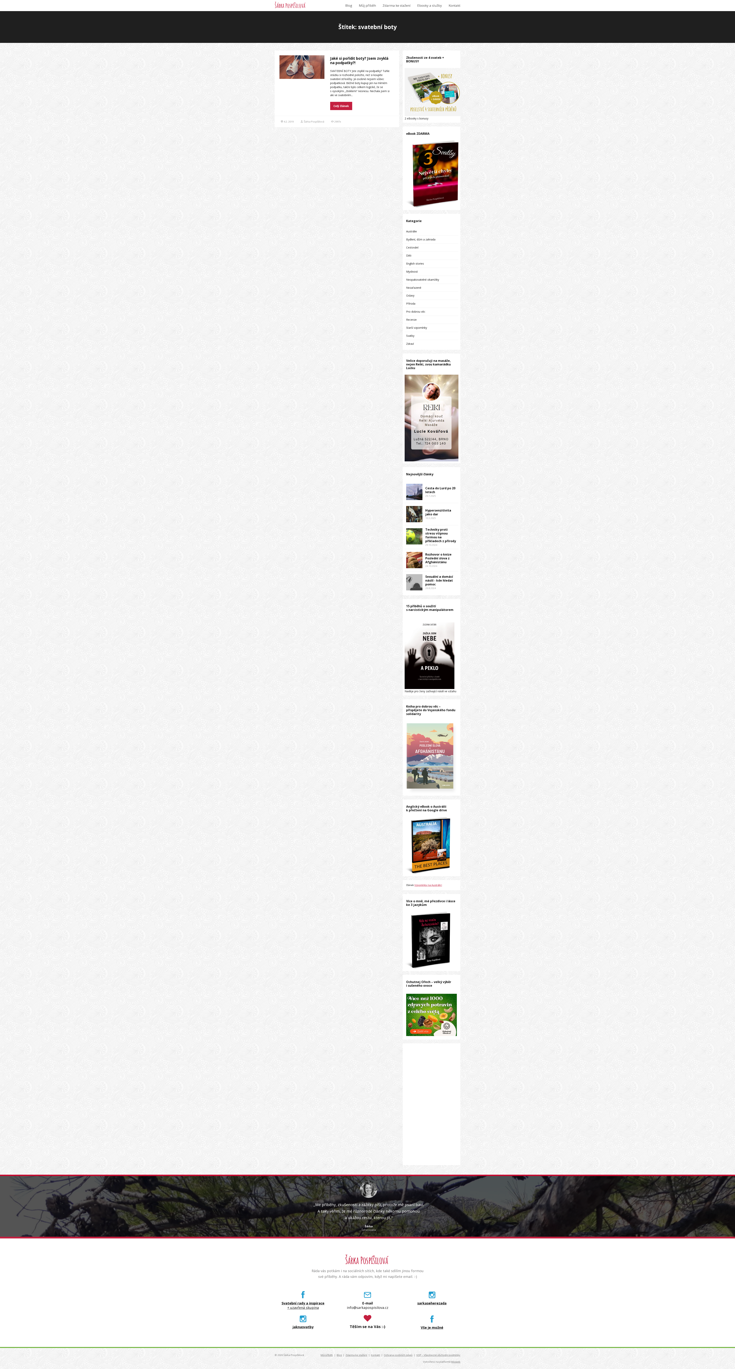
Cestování (412, 247)
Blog (348, 5)
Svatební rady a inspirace (303, 1303)
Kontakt (454, 5)
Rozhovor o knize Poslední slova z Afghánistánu (438, 558)
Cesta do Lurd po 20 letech (440, 490)
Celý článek (341, 106)
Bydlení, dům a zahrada (420, 239)
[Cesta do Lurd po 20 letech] (414, 492)
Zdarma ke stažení (397, 5)
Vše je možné (432, 1327)
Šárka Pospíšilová (290, 5)
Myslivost (412, 271)
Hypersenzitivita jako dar (438, 512)
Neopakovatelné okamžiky (422, 279)
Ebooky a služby (429, 5)
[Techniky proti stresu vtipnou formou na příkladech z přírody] (414, 536)
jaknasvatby (303, 1327)
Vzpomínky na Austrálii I (428, 885)
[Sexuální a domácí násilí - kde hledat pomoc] (414, 582)
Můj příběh (367, 5)
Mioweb (455, 1361)
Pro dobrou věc (415, 311)
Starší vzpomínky (416, 327)
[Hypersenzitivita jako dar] (414, 514)
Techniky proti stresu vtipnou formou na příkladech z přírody (440, 535)
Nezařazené (413, 287)
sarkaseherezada (432, 1303)
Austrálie (411, 231)
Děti (408, 255)
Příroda (410, 303)
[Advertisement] (431, 1104)
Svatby (410, 336)
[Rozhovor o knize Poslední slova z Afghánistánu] (414, 560)
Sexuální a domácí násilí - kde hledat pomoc (439, 580)
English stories (415, 263)
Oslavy (410, 295)
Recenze (411, 319)
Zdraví (410, 344)
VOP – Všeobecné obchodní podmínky (438, 1355)
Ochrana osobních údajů (398, 1355)
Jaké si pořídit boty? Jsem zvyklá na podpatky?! (359, 60)
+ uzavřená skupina (303, 1307)
